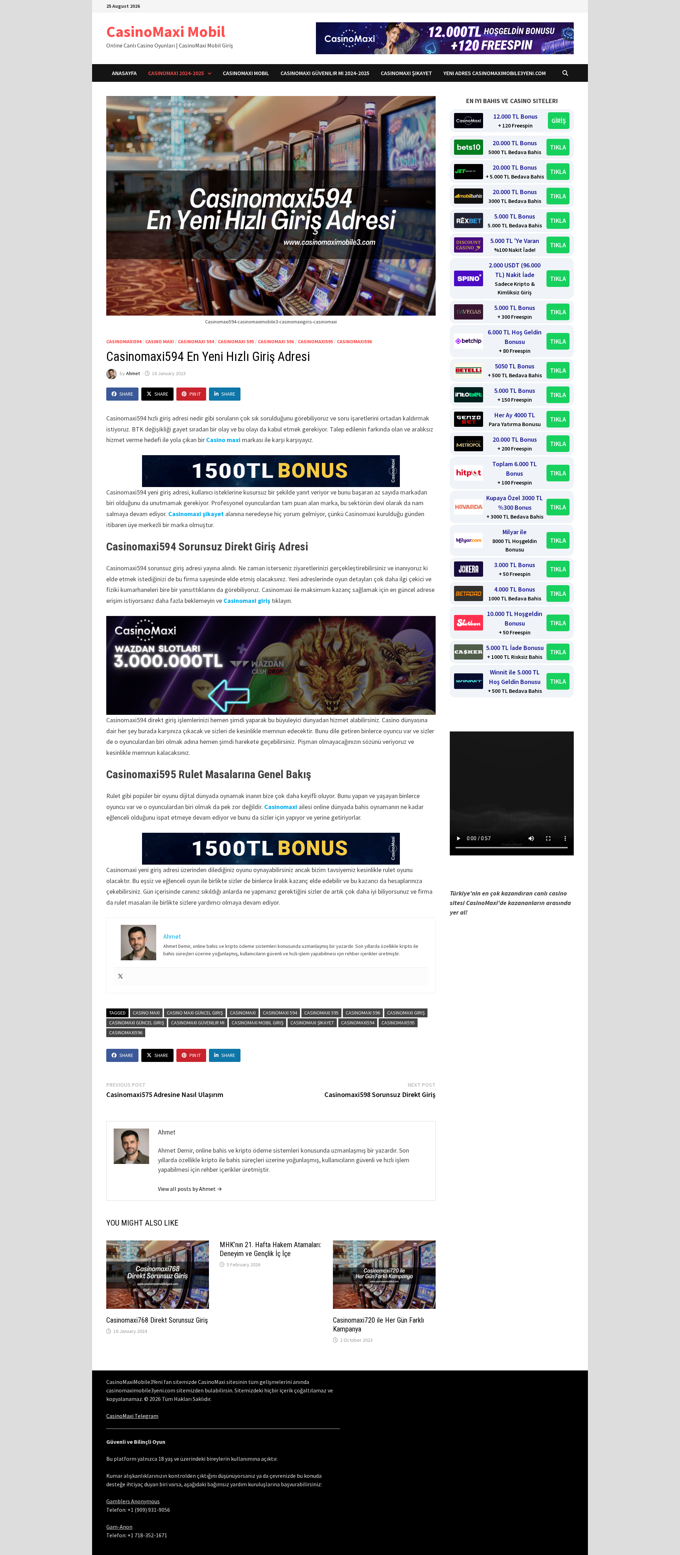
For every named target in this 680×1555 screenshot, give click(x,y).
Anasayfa (124, 73)
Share (126, 394)
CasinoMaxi (243, 1013)
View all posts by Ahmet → (190, 1188)
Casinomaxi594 (123, 341)
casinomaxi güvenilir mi (198, 1022)
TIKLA (558, 147)
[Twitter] (120, 976)
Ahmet (133, 373)
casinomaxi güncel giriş (136, 1022)
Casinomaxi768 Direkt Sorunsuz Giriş (157, 1320)
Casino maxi (223, 440)
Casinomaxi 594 (196, 341)
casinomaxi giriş (406, 1013)
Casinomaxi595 (315, 341)
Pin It (195, 394)
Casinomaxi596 (354, 341)
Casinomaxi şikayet (196, 514)
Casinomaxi (280, 807)
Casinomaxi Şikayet (406, 73)
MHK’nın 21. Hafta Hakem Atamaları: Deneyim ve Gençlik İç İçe (270, 1249)
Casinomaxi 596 (276, 341)
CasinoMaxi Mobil (165, 31)
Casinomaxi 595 (236, 341)
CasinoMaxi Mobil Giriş (257, 1022)
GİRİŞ (558, 121)
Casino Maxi (159, 341)
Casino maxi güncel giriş (195, 1013)
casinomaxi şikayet (312, 1022)
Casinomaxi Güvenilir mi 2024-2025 (324, 73)
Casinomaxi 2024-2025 (176, 73)
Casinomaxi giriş (246, 600)
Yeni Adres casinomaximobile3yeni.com (494, 73)
